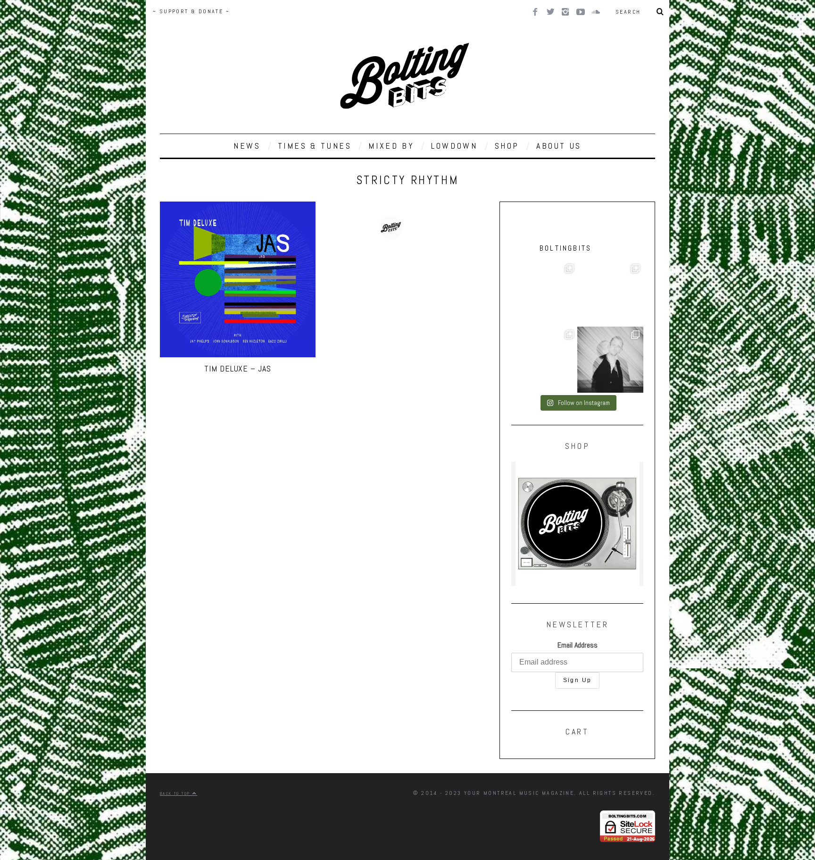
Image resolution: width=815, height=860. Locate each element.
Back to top (176, 793)
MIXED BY (391, 145)
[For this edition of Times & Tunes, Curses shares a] (610, 360)
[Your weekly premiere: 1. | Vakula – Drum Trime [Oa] (544, 360)
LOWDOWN (454, 145)
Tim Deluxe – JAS (237, 368)
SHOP (507, 145)
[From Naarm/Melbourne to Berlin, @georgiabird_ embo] (544, 294)
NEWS (246, 145)
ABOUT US (559, 145)
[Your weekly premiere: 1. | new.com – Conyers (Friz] (610, 294)
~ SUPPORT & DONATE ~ (191, 11)
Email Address (577, 645)
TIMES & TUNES (315, 145)
